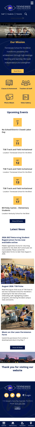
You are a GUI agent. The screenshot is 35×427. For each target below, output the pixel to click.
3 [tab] (19, 362)
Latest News (17, 229)
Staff (3, 14)
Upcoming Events (17, 112)
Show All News (17, 348)
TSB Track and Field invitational (17, 149)
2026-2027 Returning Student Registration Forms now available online (15, 240)
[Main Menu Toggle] (32, 3)
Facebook (6, 395)
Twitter (12, 395)
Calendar (3, 425)
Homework (22, 425)
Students (10, 14)
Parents (19, 14)
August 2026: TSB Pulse (12, 286)
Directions (31, 425)
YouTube (18, 395)
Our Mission (17, 42)
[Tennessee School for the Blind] (17, 8)
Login (26, 395)
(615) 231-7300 (20, 404)
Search (26, 14)
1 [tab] (16, 362)
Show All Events (17, 221)
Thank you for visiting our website (17, 368)
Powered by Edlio (17, 408)
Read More (17, 71)
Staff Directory (13, 425)
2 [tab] (17, 362)
